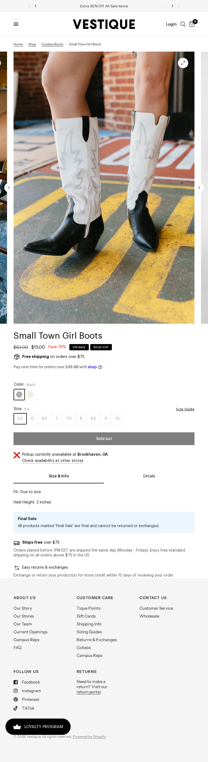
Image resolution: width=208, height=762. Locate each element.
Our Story (23, 608)
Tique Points (88, 608)
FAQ (18, 647)
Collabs (84, 647)
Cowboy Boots (52, 44)
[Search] (182, 24)
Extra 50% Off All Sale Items (104, 6)
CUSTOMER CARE (95, 598)
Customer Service (156, 608)
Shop (32, 44)
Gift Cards (86, 616)
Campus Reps (26, 639)
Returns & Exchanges (97, 639)
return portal (89, 691)
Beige (30, 394)
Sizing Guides (89, 631)
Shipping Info (89, 623)
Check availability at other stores (53, 461)
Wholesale (149, 616)
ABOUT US (25, 598)
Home (18, 44)
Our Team (23, 623)
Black (19, 394)
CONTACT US (153, 598)
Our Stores (24, 616)
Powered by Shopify (89, 736)
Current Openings (30, 631)
